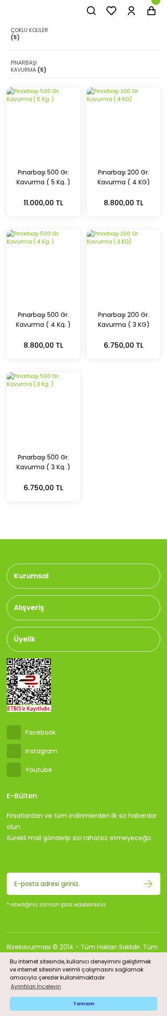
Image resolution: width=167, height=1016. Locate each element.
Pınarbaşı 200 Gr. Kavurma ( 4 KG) (124, 176)
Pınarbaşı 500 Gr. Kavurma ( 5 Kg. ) (43, 176)
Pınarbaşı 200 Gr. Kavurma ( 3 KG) (124, 319)
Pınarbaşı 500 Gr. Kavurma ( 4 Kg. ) (43, 319)
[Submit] (148, 884)
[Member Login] (131, 11)
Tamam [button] (83, 1003)
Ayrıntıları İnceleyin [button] (36, 986)
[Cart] (151, 11)
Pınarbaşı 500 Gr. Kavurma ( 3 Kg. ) (43, 461)
